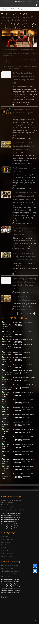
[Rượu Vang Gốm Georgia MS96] (7, 446)
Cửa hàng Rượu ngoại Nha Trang (10, 517)
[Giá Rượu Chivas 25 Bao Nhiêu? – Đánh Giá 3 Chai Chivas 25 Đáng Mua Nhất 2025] (6, 74)
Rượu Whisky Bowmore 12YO (22, 365)
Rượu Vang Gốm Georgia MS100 (23, 415)
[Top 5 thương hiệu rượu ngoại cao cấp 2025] (6, 169)
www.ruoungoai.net (9, 507)
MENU (18, 1)
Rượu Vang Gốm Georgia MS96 (23, 444)
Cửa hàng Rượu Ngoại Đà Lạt (9, 522)
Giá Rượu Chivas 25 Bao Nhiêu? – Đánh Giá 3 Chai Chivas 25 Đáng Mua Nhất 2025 (23, 78)
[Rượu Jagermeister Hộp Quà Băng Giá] (7, 380)
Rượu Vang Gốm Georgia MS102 (23, 400)
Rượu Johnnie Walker (7, 539)
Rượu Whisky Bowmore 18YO (22, 339)
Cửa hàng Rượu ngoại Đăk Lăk (10, 526)
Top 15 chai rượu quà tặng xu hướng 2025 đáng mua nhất (24, 194)
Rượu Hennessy (5, 545)
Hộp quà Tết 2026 (6, 556)
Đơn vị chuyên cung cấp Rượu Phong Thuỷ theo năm (19, 19)
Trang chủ (5, 9)
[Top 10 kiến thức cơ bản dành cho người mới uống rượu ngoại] (6, 111)
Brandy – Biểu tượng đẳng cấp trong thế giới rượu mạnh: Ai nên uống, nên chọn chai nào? (20, 67)
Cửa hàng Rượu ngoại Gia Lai (9, 528)
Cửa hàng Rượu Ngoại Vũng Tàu (10, 520)
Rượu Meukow (5, 548)
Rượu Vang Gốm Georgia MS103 (23, 392)
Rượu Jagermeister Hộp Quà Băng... (24, 378)
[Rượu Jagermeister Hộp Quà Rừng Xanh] (7, 387)
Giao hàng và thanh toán (8, 574)
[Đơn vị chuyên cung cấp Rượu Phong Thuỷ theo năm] (19, 14)
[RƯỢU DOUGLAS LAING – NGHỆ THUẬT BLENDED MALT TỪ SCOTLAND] (6, 255)
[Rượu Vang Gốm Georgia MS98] (7, 431)
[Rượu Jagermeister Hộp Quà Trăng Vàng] (7, 372)
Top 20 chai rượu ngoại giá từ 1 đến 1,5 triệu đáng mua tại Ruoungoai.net (24, 231)
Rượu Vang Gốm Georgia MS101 (23, 407)
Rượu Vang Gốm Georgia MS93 (23, 467)
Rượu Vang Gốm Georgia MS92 (23, 474)
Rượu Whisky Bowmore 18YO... (23, 332)
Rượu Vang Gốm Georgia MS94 (23, 459)
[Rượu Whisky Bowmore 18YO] (7, 340)
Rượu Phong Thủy (6, 551)
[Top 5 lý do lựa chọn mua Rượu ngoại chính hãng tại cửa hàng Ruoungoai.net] (6, 144)
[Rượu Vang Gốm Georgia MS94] (7, 461)
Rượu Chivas (4, 536)
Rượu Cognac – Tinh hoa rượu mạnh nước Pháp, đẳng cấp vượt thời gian (19, 61)
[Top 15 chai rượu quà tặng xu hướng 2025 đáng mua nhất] (6, 194)
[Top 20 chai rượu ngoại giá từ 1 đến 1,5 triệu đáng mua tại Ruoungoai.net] (6, 229)
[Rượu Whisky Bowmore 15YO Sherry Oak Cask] (7, 347)
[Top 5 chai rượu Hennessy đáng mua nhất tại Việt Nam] (6, 298)
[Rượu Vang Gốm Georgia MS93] (7, 469)
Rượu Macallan (5, 542)
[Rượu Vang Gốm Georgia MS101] (7, 409)
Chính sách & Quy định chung (9, 565)
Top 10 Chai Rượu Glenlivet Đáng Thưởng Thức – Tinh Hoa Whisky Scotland (20, 55)
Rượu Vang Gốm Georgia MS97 (23, 437)
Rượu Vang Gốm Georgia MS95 (23, 452)
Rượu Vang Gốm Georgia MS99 (23, 422)
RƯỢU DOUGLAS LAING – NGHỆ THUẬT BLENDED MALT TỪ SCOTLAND (24, 256)
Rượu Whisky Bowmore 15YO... (23, 345)
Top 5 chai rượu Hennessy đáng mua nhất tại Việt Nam (24, 298)
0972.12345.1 (27, 1)
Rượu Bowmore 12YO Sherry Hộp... (24, 322)
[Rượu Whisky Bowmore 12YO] (7, 366)
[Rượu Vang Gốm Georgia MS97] (7, 439)
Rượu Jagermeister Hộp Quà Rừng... (24, 385)
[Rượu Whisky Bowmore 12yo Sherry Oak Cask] (7, 359)
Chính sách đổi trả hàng (8, 577)
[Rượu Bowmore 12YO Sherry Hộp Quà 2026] (7, 325)
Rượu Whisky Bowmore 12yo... (23, 357)
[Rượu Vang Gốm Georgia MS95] (7, 454)
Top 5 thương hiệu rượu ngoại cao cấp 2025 (25, 170)
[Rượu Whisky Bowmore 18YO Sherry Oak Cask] (7, 334)
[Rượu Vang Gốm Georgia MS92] (7, 476)
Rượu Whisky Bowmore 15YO (22, 352)
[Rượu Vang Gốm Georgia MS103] (7, 394)
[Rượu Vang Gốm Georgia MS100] (7, 417)
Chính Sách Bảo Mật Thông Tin (10, 571)
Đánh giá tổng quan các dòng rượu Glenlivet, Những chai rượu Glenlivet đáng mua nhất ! (24, 283)
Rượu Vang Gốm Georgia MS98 (23, 429)
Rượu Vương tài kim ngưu (8, 553)
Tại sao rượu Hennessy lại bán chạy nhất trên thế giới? (18, 49)
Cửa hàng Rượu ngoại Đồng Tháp (10, 515)
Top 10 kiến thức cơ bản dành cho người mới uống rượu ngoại (24, 112)
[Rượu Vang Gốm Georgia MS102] (7, 402)
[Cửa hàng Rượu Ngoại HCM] (5, 1)
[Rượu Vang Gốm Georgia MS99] (7, 424)
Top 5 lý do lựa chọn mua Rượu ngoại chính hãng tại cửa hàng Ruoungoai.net (23, 146)
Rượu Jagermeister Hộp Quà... (22, 370)
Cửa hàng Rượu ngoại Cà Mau (9, 524)
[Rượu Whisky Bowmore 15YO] (7, 353)
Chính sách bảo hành (7, 568)
